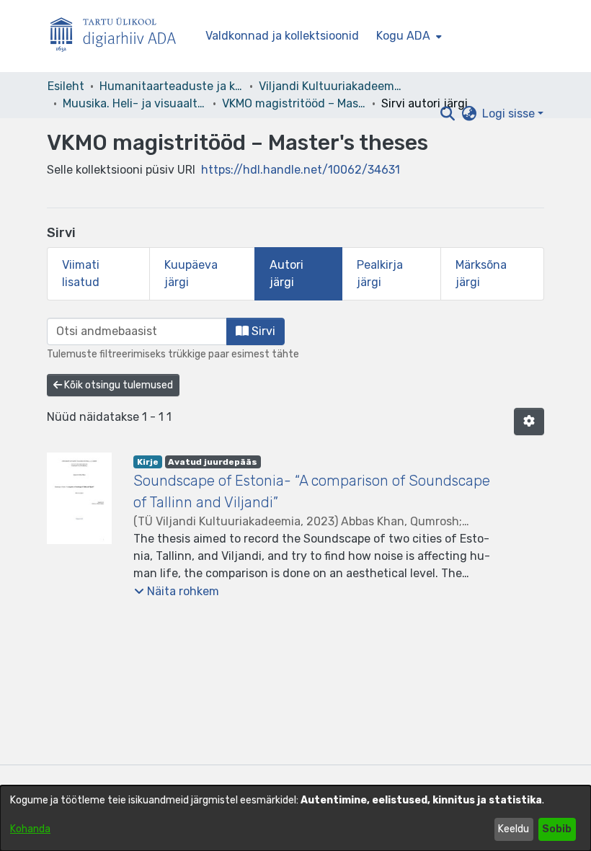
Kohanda (30, 829)
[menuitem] (407, 36)
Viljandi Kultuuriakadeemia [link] (331, 86)
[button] (447, 113)
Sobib (557, 829)
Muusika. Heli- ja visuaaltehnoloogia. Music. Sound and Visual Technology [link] (135, 103)
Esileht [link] (66, 86)
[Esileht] (119, 36)
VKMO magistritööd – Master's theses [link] (294, 103)
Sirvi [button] (262, 331)
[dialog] (295, 818)
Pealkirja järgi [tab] (380, 273)
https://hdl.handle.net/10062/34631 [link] (300, 170)
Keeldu (513, 829)
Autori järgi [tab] (286, 273)
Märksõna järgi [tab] (481, 273)
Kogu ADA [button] (403, 36)
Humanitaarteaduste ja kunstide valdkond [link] (171, 86)
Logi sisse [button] (510, 113)
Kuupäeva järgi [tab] (191, 273)
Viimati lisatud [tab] (80, 273)
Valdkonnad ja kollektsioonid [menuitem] (282, 36)
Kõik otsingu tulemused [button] (117, 385)
